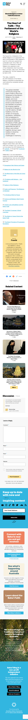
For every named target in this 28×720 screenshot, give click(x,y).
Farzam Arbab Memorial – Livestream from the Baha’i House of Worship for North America (14, 308)
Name (5, 445)
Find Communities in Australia (14, 555)
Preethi (14, 38)
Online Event (18, 37)
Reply (8, 405)
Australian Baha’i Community (14, 711)
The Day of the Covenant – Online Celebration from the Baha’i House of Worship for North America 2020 (14, 381)
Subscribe (14, 517)
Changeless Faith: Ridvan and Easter (14, 165)
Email (5, 453)
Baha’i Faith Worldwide (16, 712)
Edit (6, 405)
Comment (6, 425)
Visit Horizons (14, 586)
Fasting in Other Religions (11, 185)
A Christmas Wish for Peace (12, 195)
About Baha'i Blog (14, 687)
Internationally (15, 558)
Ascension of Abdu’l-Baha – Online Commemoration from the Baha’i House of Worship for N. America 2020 (14, 333)
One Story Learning (13, 266)
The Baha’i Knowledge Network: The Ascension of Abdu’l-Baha (14, 358)
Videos (14, 37)
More (14, 387)
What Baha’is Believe (14, 613)
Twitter (7, 150)
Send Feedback (14, 690)
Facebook (21, 149)
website (7, 149)
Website (5, 461)
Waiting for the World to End (12, 169)
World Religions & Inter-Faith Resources (14, 14)
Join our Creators (14, 694)
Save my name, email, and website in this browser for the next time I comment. (15, 470)
